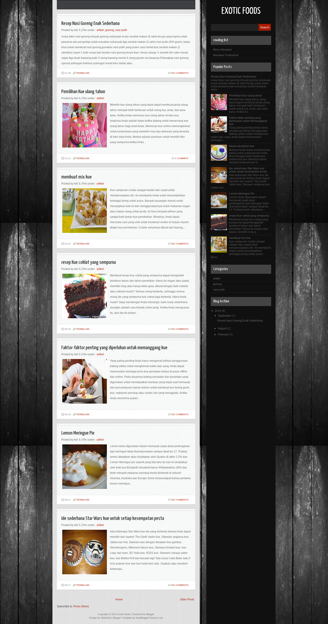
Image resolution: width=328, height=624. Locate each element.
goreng (109, 30)
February (224, 334)
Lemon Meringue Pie (77, 433)
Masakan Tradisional (226, 55)
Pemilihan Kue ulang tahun (83, 91)
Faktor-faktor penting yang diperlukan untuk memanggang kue (114, 347)
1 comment (182, 158)
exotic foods (241, 11)
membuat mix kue (76, 177)
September (225, 315)
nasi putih (121, 30)
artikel (100, 30)
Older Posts (187, 599)
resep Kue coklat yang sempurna (88, 262)
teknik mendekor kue (241, 146)
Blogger (150, 614)
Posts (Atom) (81, 606)
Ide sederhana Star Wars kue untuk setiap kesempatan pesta (112, 518)
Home (119, 599)
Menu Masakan (222, 49)
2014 (218, 310)
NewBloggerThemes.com (149, 617)
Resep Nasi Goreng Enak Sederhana (90, 23)
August (222, 328)
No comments (180, 73)
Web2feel (106, 617)
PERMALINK (82, 73)
